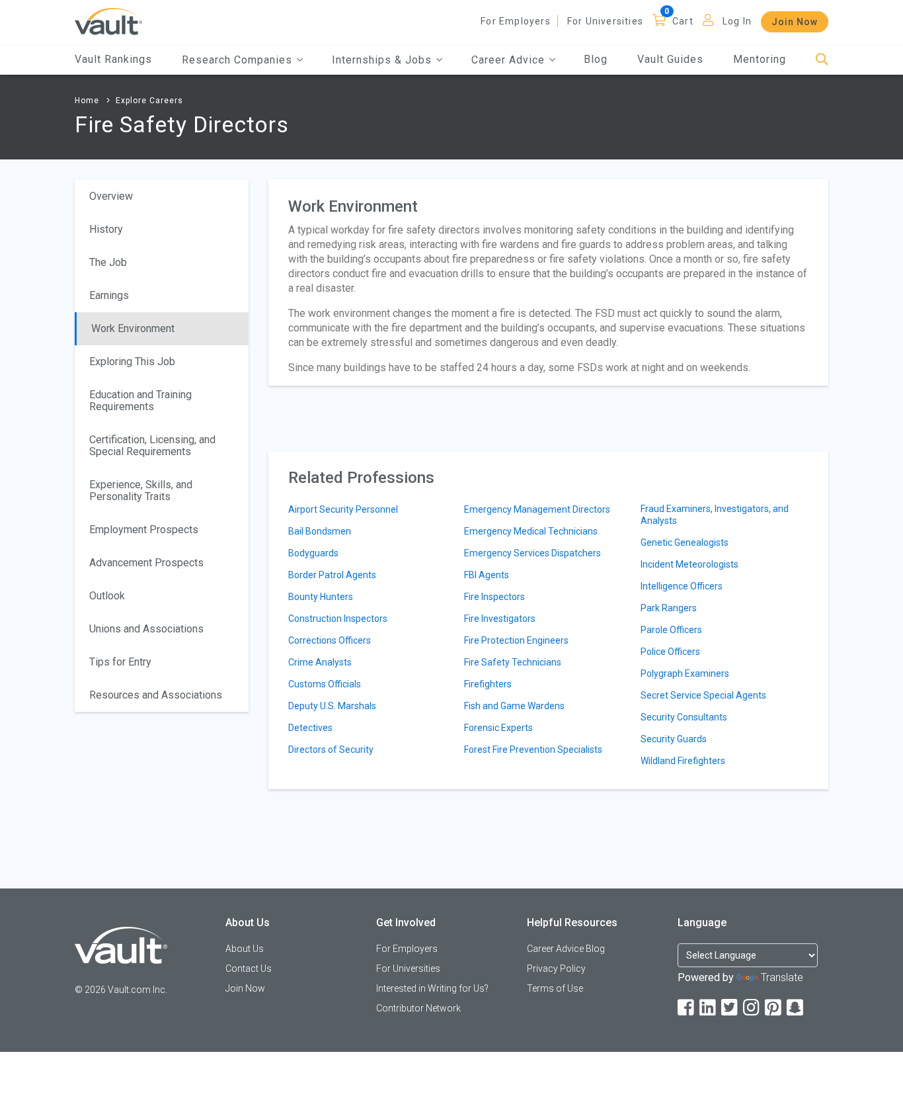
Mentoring (759, 59)
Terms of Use (555, 988)
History (106, 229)
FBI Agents (486, 575)
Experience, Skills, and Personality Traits (140, 490)
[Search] (822, 60)
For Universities (605, 21)
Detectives (310, 727)
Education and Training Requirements (140, 400)
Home (87, 100)
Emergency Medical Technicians (531, 531)
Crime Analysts (320, 662)
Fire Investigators (499, 618)
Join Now (794, 22)
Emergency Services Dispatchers (532, 553)
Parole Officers (671, 630)
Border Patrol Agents (332, 575)
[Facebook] (687, 1008)
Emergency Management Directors (537, 509)
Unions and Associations (146, 629)
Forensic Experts (498, 727)
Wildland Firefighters (683, 760)
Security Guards (674, 739)
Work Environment (133, 328)
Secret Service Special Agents (703, 695)
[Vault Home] (108, 21)
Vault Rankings (113, 59)
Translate (782, 977)
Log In (737, 21)
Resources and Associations (155, 695)
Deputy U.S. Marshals (332, 706)
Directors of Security (330, 749)
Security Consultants (684, 717)
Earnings (109, 295)
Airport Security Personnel (343, 509)
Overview (111, 196)
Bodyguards (313, 553)
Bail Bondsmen (319, 531)
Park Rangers (669, 608)
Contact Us (248, 968)
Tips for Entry (120, 662)
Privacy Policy (556, 968)
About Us (244, 948)
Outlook (107, 595)
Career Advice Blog (566, 948)
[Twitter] (730, 1008)
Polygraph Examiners (685, 673)
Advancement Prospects (146, 562)
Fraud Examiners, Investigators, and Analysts (715, 514)
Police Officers (670, 651)
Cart (682, 21)
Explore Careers (149, 100)
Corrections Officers (329, 640)
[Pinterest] (774, 1008)
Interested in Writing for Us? (432, 988)
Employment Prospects (143, 529)
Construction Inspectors (337, 618)
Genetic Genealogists (684, 542)
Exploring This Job (132, 361)
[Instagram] (752, 1008)
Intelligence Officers (682, 586)
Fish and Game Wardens (514, 706)
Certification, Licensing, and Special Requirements (152, 445)
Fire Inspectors (494, 596)
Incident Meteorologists (689, 564)
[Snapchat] (796, 1008)
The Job (108, 262)
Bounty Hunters (320, 596)
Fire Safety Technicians (512, 662)
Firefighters (488, 684)
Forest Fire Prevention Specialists (533, 749)
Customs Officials (324, 684)
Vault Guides (670, 59)
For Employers (516, 21)
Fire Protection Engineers (516, 640)
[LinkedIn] (708, 1008)
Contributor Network (418, 1008)
